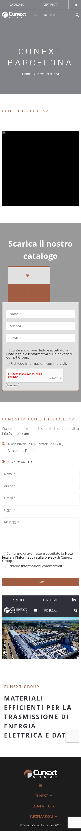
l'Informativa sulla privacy (48, 354)
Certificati (51, 4)
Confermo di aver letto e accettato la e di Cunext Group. (39, 354)
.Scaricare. (12, 385)
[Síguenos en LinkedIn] (75, 4)
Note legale (15, 354)
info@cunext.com (15, 433)
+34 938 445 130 (20, 462)
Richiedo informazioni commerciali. (39, 363)
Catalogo (17, 4)
